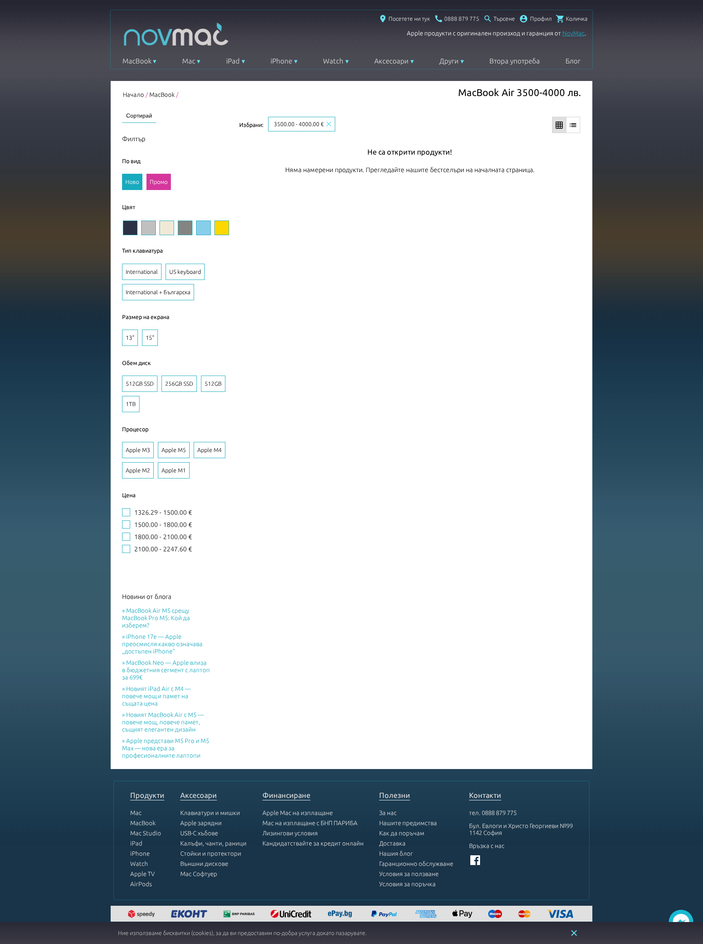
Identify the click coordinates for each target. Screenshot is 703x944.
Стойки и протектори (210, 853)
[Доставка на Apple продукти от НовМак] (142, 914)
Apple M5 (174, 450)
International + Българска (158, 292)
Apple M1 (174, 470)
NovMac (573, 33)
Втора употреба (514, 61)
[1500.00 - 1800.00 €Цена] (126, 524)
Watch (333, 61)
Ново (132, 182)
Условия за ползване (409, 873)
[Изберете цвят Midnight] (130, 228)
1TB (131, 404)
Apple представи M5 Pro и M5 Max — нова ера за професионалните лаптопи (165, 748)
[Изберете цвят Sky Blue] (203, 228)
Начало (133, 94)
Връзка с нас (486, 845)
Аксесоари (391, 61)
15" (150, 337)
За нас (388, 812)
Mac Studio (145, 833)
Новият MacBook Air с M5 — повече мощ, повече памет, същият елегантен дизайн (163, 722)
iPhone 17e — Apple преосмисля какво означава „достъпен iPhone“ (162, 644)
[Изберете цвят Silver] (148, 228)
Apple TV (142, 873)
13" (130, 337)
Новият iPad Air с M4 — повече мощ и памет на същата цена (156, 696)
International (142, 272)
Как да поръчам (401, 833)
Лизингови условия (290, 833)
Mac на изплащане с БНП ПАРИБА (310, 822)
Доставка (392, 843)
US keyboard (185, 272)
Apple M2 (138, 470)
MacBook (136, 61)
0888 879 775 (499, 812)
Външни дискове (204, 863)
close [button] (574, 933)
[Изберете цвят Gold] (222, 228)
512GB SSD (140, 383)
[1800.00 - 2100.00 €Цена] (126, 537)
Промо (159, 182)
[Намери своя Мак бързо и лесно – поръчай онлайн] (341, 914)
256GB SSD (179, 383)
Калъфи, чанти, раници (213, 843)
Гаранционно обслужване (416, 863)
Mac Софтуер (198, 873)
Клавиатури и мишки (210, 812)
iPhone (281, 61)
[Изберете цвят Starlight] (167, 228)
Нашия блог (396, 853)
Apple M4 (209, 450)
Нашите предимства (408, 822)
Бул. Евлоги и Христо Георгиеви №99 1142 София (521, 829)
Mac (188, 61)
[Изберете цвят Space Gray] (185, 228)
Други (448, 61)
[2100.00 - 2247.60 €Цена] (126, 549)
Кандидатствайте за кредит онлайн (313, 843)
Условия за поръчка (407, 884)
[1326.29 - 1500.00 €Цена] (126, 512)
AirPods (141, 884)
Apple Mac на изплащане (297, 812)
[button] (535, 18)
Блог (573, 61)
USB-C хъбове (199, 833)
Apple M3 (138, 450)
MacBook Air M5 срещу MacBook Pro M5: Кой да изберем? (156, 618)
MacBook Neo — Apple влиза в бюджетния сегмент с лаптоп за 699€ (166, 670)
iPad (233, 61)
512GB (213, 383)
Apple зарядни (201, 822)
